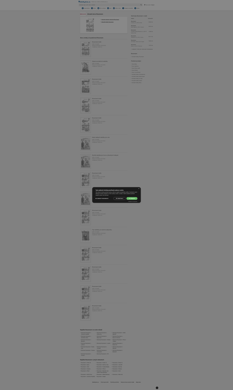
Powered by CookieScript (132, 201)
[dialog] (116, 195)
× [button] (138, 188)
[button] (102, 198)
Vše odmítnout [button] (119, 198)
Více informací (105, 195)
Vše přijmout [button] (132, 198)
